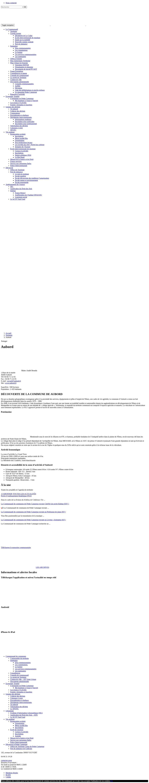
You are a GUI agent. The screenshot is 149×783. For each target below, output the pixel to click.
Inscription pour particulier (24, 122)
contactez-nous (6, 760)
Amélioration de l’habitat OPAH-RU (28, 195)
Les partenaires (20, 57)
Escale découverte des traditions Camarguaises (32, 178)
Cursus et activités (21, 151)
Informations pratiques (23, 119)
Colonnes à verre (16, 128)
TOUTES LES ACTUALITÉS (24, 494)
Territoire (13, 31)
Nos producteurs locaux (23, 143)
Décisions (18, 88)
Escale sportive (20, 176)
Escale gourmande (21, 182)
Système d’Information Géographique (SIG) (26, 713)
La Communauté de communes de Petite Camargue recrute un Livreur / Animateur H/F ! (33, 520)
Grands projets (15, 33)
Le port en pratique (22, 174)
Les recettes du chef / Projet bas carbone (29, 145)
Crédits (8, 777)
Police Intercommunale (18, 166)
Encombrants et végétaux (19, 115)
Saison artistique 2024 (23, 155)
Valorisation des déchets (19, 126)
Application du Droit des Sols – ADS (24, 715)
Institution (14, 46)
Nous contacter (11, 3)
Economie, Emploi (12, 96)
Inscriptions (19, 136)
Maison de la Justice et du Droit (21, 159)
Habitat (13, 191)
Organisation (19, 140)
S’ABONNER (6, 494)
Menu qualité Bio (21, 138)
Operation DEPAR (22, 65)
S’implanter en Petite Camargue (22, 98)
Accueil (8, 333)
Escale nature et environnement (26, 180)
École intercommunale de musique (23, 149)
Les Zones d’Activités (18, 103)
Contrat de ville (16, 80)
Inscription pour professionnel (26, 124)
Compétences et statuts (18, 73)
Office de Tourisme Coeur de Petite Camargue (27, 746)
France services (16, 161)
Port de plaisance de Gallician (21, 749)
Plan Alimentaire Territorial (20, 61)
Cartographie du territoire (19, 658)
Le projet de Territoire (18, 78)
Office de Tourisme (17, 170)
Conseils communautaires (24, 84)
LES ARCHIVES (42, 567)
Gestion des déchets (13, 107)
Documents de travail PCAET (26, 69)
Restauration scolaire (17, 134)
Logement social (21, 197)
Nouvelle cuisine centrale (24, 42)
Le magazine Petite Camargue (26, 92)
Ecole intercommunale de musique (27, 38)
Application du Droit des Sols (21, 189)
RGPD (8, 775)
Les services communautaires (25, 54)
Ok (111, 781)
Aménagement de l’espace (15, 184)
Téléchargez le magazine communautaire (16, 547)
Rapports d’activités (17, 94)
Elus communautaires (23, 48)
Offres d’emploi (16, 59)
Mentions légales (12, 773)
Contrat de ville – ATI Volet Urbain (23, 679)
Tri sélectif (14, 109)
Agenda (18, 736)
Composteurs (15, 113)
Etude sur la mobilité (22, 40)
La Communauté (12, 29)
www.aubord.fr (10, 383)
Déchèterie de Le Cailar (23, 36)
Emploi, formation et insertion (21, 105)
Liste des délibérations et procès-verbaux (30, 90)
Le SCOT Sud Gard (17, 199)
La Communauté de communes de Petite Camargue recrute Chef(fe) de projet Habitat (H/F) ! (35, 504)
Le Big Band (19, 157)
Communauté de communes (16, 656)
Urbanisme (10, 711)
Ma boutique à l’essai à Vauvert (26, 101)
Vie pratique (10, 132)
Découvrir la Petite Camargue (16, 744)
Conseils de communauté (19, 75)
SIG (11, 187)
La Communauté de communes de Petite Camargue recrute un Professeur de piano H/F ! (33, 512)
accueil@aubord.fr (14, 381)
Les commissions (21, 50)
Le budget (18, 52)
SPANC (13, 130)
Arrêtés (17, 86)
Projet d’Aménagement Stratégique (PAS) (16, 496)
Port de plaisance (21, 44)
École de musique (16, 730)
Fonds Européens (16, 71)
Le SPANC (14, 709)
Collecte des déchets (17, 111)
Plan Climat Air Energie (19, 63)
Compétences (15, 673)
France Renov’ (20, 193)
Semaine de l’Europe (22, 147)
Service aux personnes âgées (20, 163)
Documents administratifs (19, 82)
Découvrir (9, 168)
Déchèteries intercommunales (21, 117)
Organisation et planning (24, 67)
